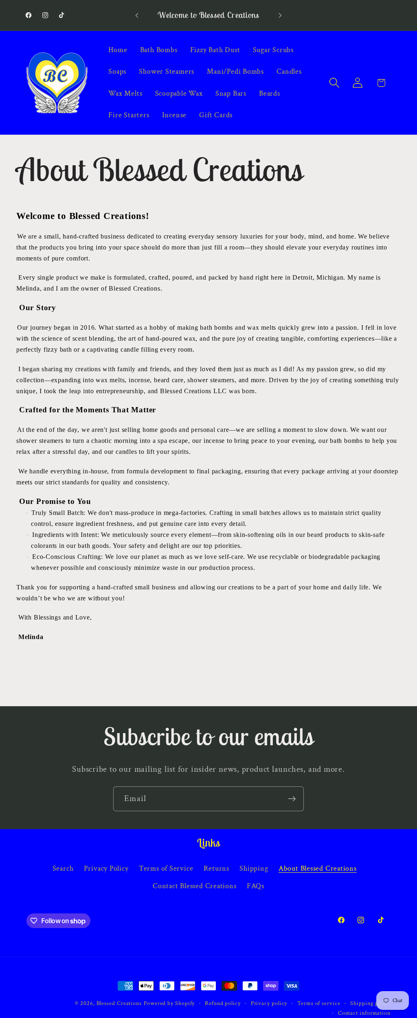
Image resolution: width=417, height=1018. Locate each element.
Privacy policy (269, 1003)
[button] (334, 82)
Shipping (253, 868)
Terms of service (318, 1003)
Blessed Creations (119, 1003)
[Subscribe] (291, 798)
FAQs (255, 886)
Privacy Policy (106, 868)
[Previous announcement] (137, 15)
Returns (216, 868)
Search (63, 868)
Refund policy (223, 1003)
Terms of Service (166, 868)
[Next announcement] (280, 15)
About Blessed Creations (318, 868)
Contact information (364, 1013)
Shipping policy (370, 1003)
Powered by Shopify (169, 1003)
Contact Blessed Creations (195, 886)
